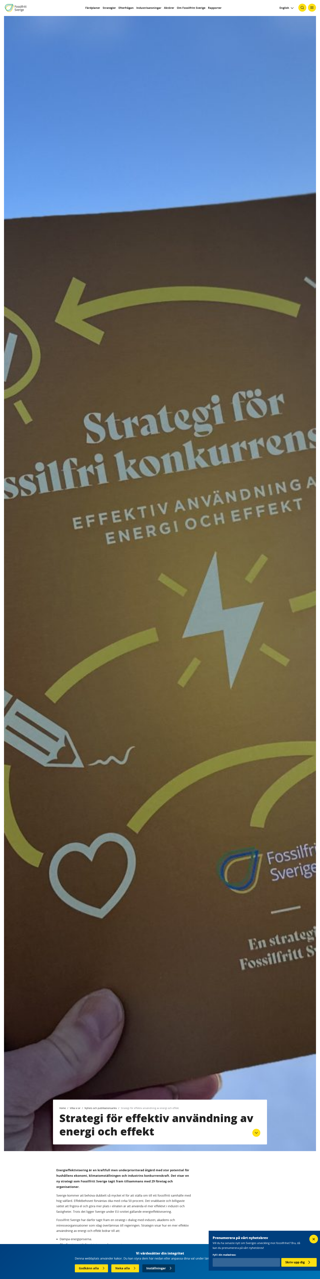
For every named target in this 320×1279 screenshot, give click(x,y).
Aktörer (169, 8)
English (284, 8)
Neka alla (122, 1268)
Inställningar (156, 1268)
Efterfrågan (126, 8)
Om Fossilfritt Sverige (191, 8)
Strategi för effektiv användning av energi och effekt (150, 1108)
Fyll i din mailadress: (224, 1254)
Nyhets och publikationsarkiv (100, 1108)
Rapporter (215, 8)
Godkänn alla (89, 1268)
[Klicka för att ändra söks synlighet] (302, 8)
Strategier (109, 8)
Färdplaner (92, 8)
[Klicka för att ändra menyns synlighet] (312, 8)
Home (62, 1108)
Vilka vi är (75, 1108)
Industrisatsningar (148, 8)
